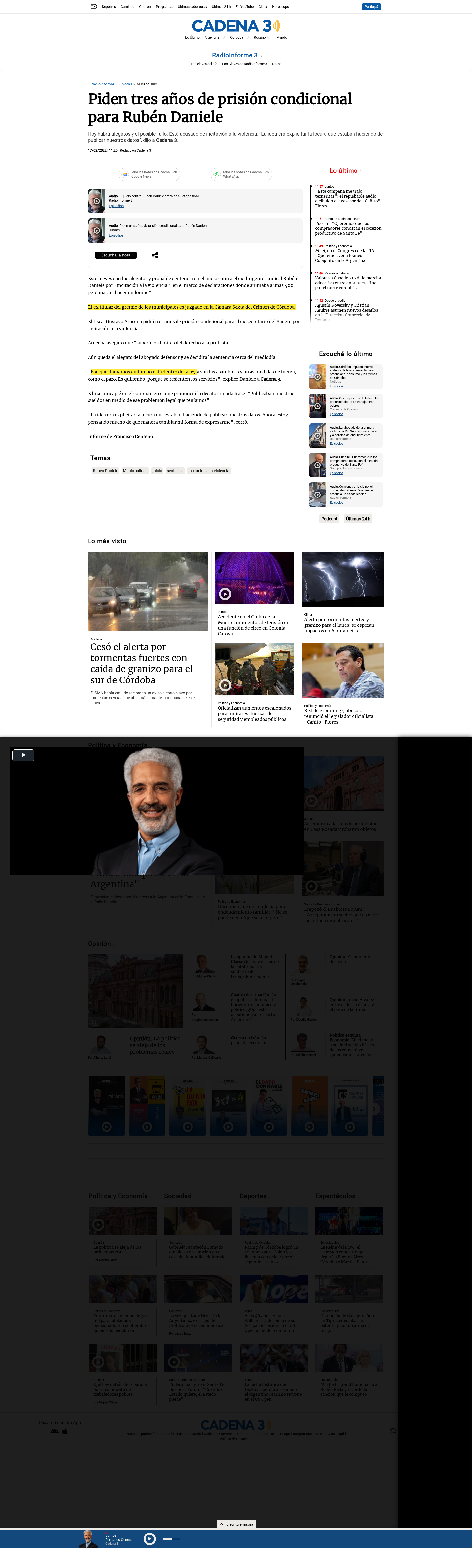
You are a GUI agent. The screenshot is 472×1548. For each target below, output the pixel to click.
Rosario (260, 37)
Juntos (329, 186)
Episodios (116, 206)
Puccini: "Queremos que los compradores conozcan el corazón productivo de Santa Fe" (348, 228)
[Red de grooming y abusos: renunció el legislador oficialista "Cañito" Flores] (343, 670)
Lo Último (192, 37)
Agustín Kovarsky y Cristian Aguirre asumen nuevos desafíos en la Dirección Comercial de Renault (346, 312)
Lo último (345, 170)
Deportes (109, 7)
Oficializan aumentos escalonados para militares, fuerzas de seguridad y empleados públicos (254, 713)
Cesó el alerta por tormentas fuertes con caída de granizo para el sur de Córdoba (141, 663)
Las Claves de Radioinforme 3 (244, 64)
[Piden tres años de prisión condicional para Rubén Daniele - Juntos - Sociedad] (96, 230)
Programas (164, 7)
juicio (157, 471)
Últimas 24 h (221, 7)
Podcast (329, 518)
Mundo (281, 37)
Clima (263, 7)
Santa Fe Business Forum (342, 219)
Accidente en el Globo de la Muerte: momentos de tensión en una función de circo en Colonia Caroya (254, 625)
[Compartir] (155, 256)
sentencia (175, 471)
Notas (276, 64)
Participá (371, 7)
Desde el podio (335, 300)
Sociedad (96, 639)
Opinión (145, 7)
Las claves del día (204, 64)
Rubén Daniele (105, 471)
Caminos (127, 7)
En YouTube (245, 7)
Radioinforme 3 (236, 55)
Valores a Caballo (337, 273)
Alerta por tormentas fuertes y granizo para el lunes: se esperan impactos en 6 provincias (339, 625)
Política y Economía (338, 246)
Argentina (212, 37)
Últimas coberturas (192, 7)
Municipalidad (135, 471)
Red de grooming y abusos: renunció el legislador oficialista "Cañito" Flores (338, 716)
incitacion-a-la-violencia (209, 471)
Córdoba (236, 37)
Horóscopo (280, 7)
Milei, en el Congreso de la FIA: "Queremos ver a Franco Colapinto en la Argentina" (345, 255)
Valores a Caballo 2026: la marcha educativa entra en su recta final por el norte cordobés (348, 282)
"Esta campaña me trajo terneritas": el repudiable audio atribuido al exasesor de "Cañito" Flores (347, 198)
